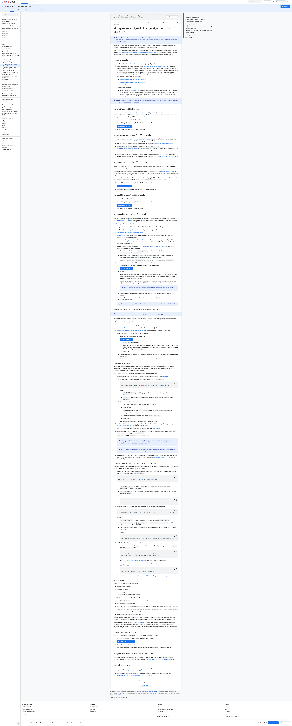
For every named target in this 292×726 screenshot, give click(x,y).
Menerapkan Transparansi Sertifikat (125, 224)
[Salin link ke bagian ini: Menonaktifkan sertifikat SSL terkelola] (146, 195)
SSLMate (119, 425)
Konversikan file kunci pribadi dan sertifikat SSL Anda (131, 240)
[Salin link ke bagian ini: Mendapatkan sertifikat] (131, 363)
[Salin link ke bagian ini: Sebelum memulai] (129, 60)
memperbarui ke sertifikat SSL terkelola (167, 156)
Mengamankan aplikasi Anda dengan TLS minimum (132, 671)
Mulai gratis (285, 6)
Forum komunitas (94, 706)
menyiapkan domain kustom (134, 64)
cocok (150, 546)
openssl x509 (130, 560)
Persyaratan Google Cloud (52, 722)
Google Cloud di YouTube (230, 714)
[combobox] (255, 1)
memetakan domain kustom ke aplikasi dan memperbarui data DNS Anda (137, 52)
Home (115, 22)
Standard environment (23, 6)
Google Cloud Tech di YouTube (232, 716)
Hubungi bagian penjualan (28, 714)
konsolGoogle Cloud (144, 246)
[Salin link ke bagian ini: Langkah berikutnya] (131, 665)
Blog (226, 706)
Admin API (136, 102)
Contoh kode (160, 711)
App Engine (9, 6)
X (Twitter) (227, 711)
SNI (162, 314)
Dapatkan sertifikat (122, 235)
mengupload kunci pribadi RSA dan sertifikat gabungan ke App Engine (150, 576)
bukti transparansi (123, 220)
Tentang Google (26, 722)
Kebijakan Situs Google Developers (154, 693)
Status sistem (93, 714)
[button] (10, 32)
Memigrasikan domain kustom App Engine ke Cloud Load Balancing (134, 675)
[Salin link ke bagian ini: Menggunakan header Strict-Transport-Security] (154, 654)
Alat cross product (38, 2)
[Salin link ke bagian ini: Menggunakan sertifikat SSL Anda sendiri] (148, 214)
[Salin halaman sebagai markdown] (124, 32)
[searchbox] (10, 14)
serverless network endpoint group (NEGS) (155, 66)
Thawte (124, 425)
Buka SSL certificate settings (125, 642)
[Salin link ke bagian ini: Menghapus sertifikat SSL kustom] (138, 632)
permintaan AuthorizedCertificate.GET (165, 143)
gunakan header (162, 659)
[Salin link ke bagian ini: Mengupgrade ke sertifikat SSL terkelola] (148, 162)
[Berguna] (175, 23)
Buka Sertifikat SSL (126, 268)
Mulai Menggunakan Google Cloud (165, 709)
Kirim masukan (173, 28)
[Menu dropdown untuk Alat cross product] (44, 2)
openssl (164, 376)
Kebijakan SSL (123, 85)
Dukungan (92, 709)
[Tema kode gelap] (174, 383)
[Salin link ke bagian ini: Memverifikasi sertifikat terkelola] (142, 109)
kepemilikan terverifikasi (158, 246)
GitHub (158, 706)
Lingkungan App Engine (39, 9)
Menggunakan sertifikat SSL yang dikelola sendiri (133, 82)
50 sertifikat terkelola (167, 171)
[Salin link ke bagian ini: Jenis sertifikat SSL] (128, 580)
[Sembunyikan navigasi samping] (18, 723)
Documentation (121, 22)
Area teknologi (24, 2)
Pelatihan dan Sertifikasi (163, 716)
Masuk (288, 1)
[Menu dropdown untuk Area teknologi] (30, 2)
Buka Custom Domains (124, 126)
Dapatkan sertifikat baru (123, 328)
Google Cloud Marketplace (28, 711)
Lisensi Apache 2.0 (120, 693)
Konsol (268, 2)
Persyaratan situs (40, 722)
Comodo (128, 425)
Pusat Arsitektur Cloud (162, 714)
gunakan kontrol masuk (131, 90)
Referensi (19, 9)
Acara (226, 709)
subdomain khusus (140, 622)
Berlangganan (273, 722)
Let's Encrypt (141, 117)
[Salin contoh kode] (176, 383)
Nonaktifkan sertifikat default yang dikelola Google (130, 232)
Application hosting (131, 22)
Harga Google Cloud (27, 709)
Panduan (12, 9)
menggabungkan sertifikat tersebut (162, 457)
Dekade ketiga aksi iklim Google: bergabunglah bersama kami (74, 722)
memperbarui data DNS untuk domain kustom (139, 139)
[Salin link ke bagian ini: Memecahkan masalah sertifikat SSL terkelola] (152, 135)
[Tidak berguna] (177, 23)
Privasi (33, 722)
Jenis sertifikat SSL (157, 428)
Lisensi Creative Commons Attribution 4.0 (151, 691)
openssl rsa (141, 560)
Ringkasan (4, 9)
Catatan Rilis (93, 711)
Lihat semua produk (27, 706)
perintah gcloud (127, 102)
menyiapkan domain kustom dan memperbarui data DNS (135, 113)
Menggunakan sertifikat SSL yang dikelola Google (133, 79)
